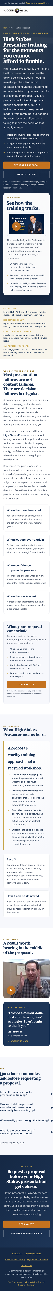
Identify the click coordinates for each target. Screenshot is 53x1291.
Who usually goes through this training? (24, 1120)
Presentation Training (15, 1259)
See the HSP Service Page (26, 1233)
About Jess (17, 1253)
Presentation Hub (33, 1253)
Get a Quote (26, 684)
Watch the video (20, 1041)
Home (6, 28)
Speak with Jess (26, 174)
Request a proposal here (37, 3)
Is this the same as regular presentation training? (16, 1093)
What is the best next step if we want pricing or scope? (17, 1132)
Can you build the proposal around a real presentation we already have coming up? (17, 1107)
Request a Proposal (26, 165)
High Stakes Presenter (37, 1259)
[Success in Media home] (15, 10)
